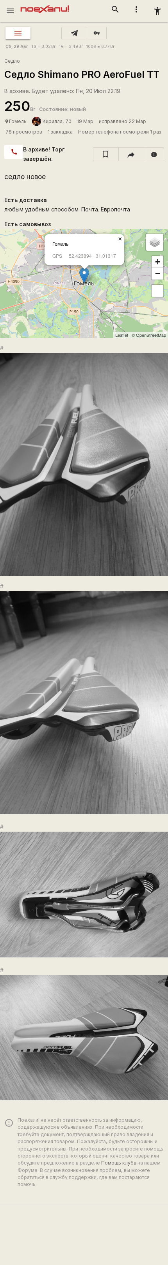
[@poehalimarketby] (74, 33)
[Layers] (154, 242)
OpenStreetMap (151, 335)
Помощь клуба (118, 1163)
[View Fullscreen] (157, 291)
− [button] (157, 273)
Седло (12, 61)
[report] (154, 154)
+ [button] (157, 262)
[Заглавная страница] (44, 5)
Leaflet (121, 335)
